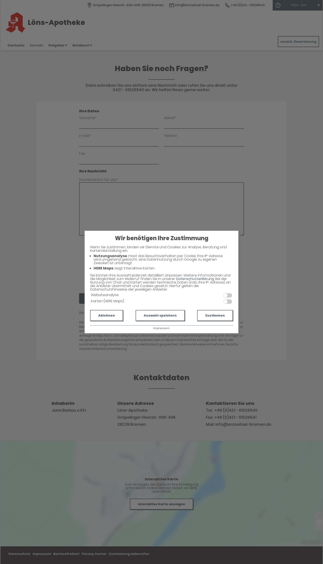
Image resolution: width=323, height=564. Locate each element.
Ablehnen (106, 315)
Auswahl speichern (160, 315)
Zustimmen (215, 315)
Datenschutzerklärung (195, 278)
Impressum (161, 328)
